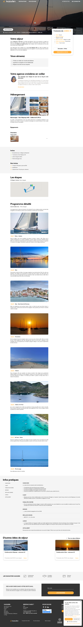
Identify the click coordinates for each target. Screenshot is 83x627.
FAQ (24, 606)
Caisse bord (7, 483)
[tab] (28, 135)
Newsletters (6, 612)
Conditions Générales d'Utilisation (10, 613)
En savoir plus (21, 86)
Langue (6, 494)
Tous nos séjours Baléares (73, 538)
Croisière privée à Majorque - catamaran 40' (15, 552)
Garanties (6, 611)
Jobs (5, 609)
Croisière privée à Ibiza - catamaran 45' (65, 552)
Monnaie (7, 490)
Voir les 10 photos (8, 29)
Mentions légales (47, 620)
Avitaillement (8, 497)
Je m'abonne (60, 593)
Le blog (5, 614)
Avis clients (6, 607)
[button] (28, 135)
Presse (5, 608)
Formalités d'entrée (9, 487)
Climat (6, 485)
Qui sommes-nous (7, 606)
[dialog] (73, 613)
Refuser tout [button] (77, 619)
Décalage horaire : (9, 492)
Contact (24, 608)
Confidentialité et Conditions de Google (73, 623)
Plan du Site (25, 607)
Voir (44, 113)
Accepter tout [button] (69, 619)
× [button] (80, 601)
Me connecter (76, 1)
